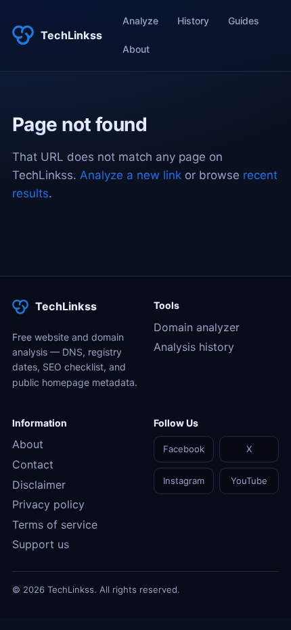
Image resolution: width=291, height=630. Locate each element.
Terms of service (54, 524)
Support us (40, 544)
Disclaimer (39, 484)
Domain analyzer (197, 327)
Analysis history (194, 347)
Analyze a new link (130, 175)
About (136, 49)
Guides (243, 20)
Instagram (183, 480)
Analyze (140, 20)
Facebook (183, 448)
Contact (32, 464)
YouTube (249, 480)
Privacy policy (48, 504)
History (193, 20)
